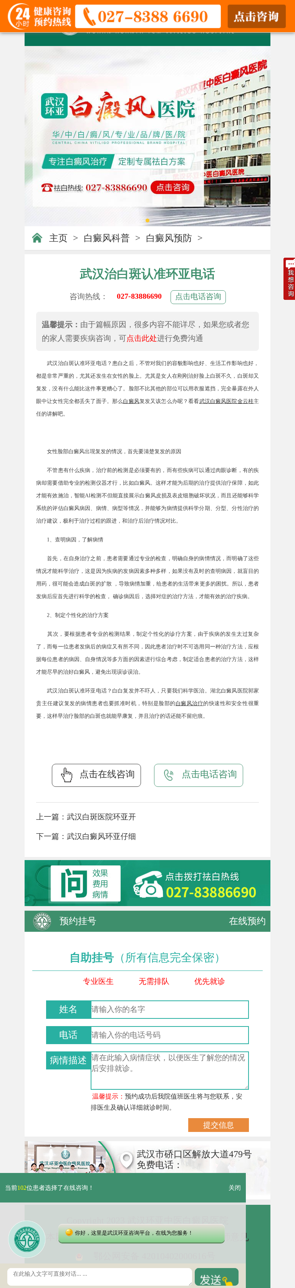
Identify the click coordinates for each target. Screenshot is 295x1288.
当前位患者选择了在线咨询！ (49, 1187)
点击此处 (141, 338)
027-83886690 (139, 296)
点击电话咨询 (198, 296)
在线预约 (247, 921)
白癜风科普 (107, 238)
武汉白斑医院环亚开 (101, 817)
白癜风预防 (169, 238)
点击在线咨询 (107, 774)
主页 (58, 238)
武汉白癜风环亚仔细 (101, 836)
